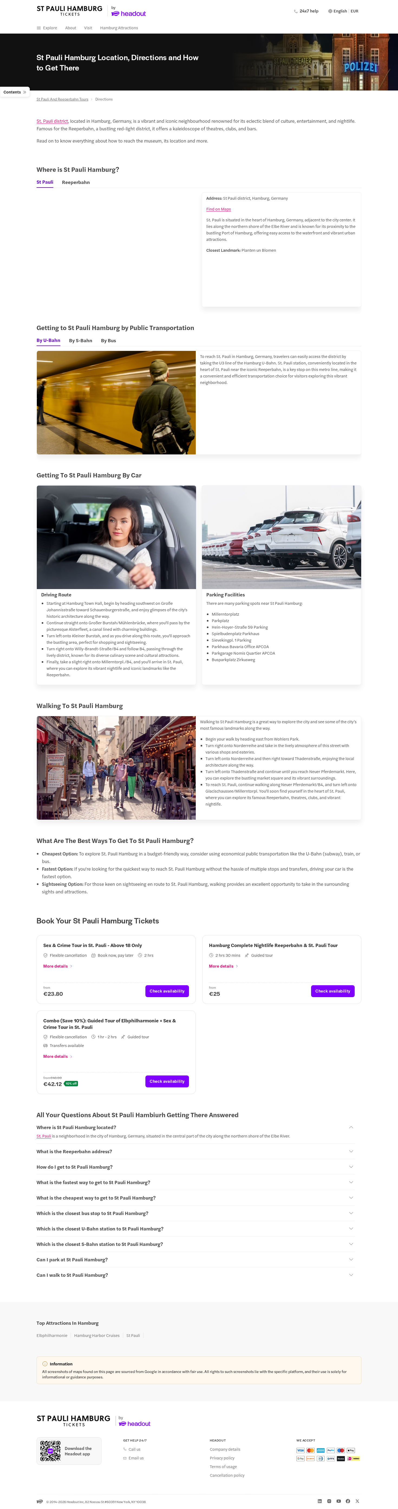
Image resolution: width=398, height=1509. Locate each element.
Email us (136, 1457)
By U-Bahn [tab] (48, 340)
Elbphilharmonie (52, 1335)
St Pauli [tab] (45, 182)
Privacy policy (222, 1457)
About (70, 27)
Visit (88, 27)
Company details (225, 1449)
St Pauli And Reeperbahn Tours (62, 99)
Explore (50, 27)
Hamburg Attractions (119, 27)
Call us (135, 1449)
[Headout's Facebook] (348, 1501)
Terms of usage (223, 1466)
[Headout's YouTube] (339, 1501)
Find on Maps (218, 209)
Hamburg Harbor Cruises (97, 1335)
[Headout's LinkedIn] (320, 1501)
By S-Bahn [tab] (80, 340)
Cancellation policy (227, 1475)
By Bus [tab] (108, 340)
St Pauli (133, 1335)
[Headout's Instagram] (329, 1501)
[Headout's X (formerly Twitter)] (357, 1501)
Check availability (167, 991)
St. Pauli (44, 1136)
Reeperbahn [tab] (76, 182)
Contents (12, 92)
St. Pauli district (52, 121)
